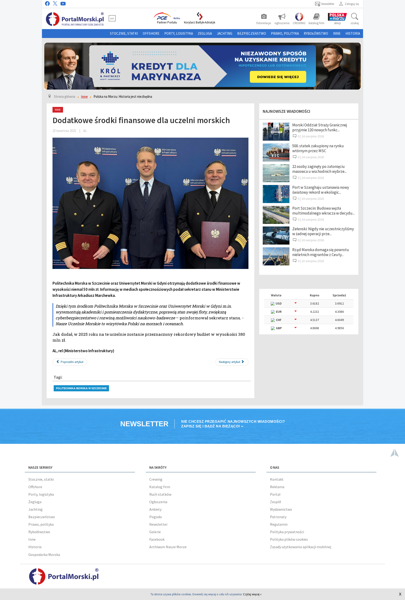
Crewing (155, 479)
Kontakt (277, 479)
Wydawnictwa (281, 509)
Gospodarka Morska (44, 554)
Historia (352, 33)
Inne (337, 33)
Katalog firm (159, 486)
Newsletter (158, 524)
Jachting (224, 33)
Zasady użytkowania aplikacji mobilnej (300, 546)
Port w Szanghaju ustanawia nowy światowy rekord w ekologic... (320, 190)
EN (112, 18)
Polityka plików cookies (289, 539)
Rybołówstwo (316, 33)
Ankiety (155, 509)
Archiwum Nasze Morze (168, 546)
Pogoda (155, 516)
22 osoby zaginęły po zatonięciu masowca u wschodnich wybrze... (319, 169)
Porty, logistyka (178, 33)
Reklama (277, 486)
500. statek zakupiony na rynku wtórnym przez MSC (318, 148)
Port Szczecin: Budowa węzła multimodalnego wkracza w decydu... (323, 211)
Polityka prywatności (287, 531)
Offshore (151, 33)
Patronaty (278, 516)
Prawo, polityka (285, 33)
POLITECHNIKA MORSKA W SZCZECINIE (81, 388)
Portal (275, 494)
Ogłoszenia (158, 501)
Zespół (275, 501)
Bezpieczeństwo (251, 33)
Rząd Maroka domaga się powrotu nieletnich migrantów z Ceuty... (320, 252)
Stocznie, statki (124, 33)
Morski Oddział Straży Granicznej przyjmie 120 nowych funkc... (319, 127)
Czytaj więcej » (252, 594)
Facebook (157, 539)
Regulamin (279, 524)
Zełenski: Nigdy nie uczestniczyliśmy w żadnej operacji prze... (323, 231)
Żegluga (205, 33)
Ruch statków (160, 494)
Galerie (155, 531)
